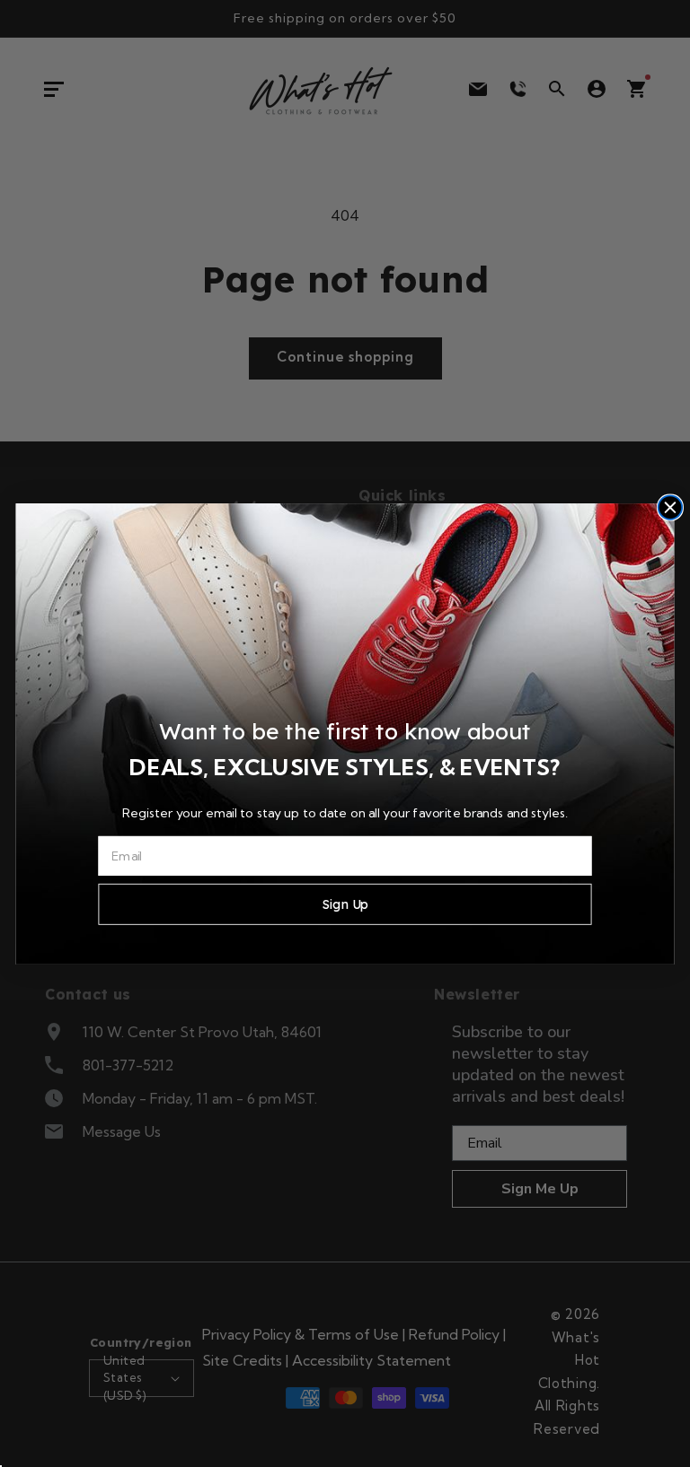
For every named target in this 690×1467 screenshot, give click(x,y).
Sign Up (345, 903)
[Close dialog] (670, 507)
